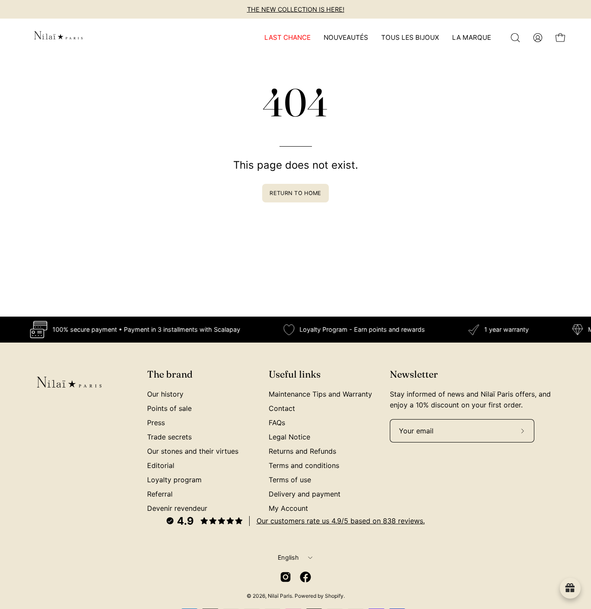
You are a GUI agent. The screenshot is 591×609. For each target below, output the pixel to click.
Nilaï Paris (280, 596)
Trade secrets (169, 437)
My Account (288, 508)
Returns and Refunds (302, 451)
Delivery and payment (304, 494)
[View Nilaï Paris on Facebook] (305, 577)
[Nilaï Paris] (58, 37)
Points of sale (169, 408)
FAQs (277, 422)
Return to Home (295, 193)
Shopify (334, 596)
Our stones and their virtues (192, 451)
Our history (165, 394)
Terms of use (290, 479)
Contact (282, 408)
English (288, 557)
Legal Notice (289, 437)
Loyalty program (174, 479)
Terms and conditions (304, 465)
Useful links (295, 374)
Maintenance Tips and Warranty (320, 394)
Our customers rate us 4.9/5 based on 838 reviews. (341, 520)
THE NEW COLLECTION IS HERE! (295, 9)
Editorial (160, 465)
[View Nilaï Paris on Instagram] (285, 577)
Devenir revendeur (177, 508)
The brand (170, 374)
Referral (160, 494)
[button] (515, 38)
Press (156, 422)
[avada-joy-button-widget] (570, 588)
